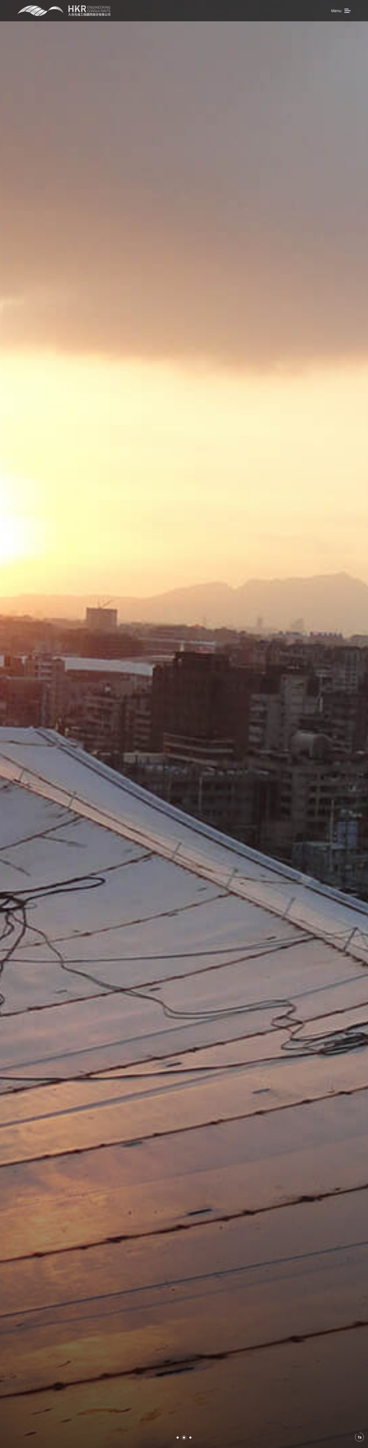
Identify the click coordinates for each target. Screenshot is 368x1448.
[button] (178, 1437)
